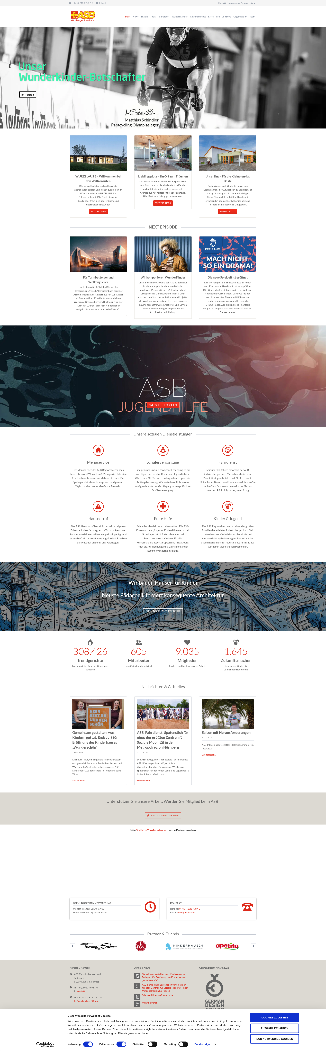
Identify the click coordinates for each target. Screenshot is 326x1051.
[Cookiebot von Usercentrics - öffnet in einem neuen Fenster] (45, 1044)
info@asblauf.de (186, 912)
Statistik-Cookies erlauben (151, 830)
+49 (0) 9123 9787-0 (189, 908)
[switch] (117, 1044)
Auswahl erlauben (274, 1028)
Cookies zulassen (274, 1017)
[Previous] (72, 946)
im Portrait (27, 94)
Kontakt (81, 991)
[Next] (253, 946)
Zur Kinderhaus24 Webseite (163, 611)
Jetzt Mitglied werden (164, 815)
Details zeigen (202, 1044)
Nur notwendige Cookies (274, 1038)
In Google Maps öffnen (86, 1001)
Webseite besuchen (163, 404)
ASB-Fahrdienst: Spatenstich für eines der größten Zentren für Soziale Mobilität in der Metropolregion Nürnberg (165, 987)
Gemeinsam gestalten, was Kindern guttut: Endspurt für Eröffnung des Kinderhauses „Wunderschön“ (164, 977)
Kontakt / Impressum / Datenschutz (235, 3)
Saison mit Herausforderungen (226, 732)
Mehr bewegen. (150, 1002)
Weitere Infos (98, 211)
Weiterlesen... (79, 780)
